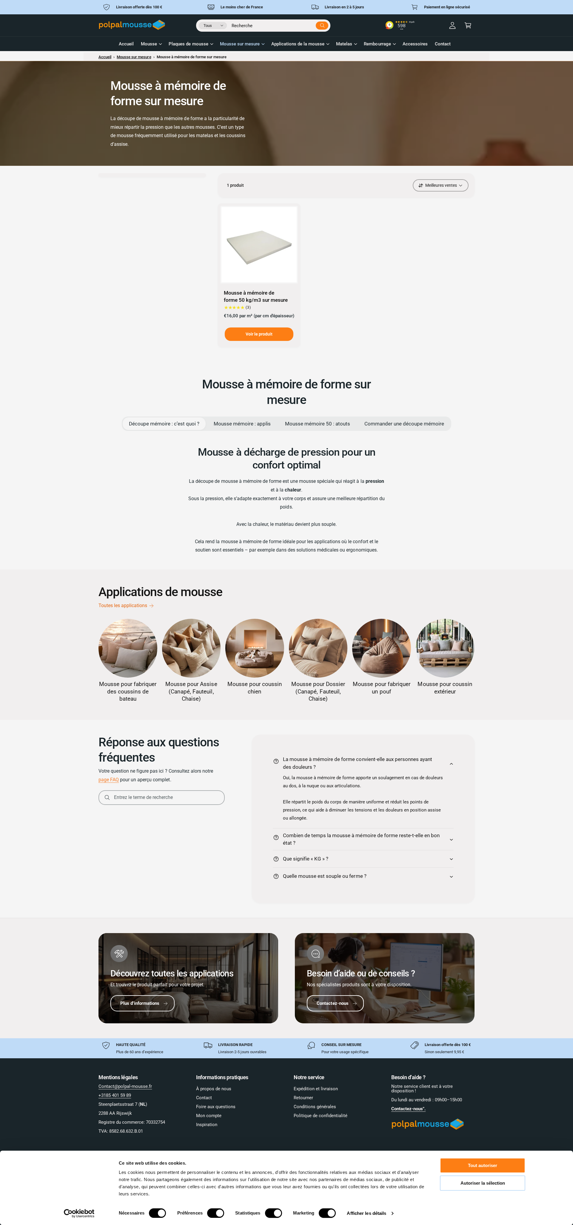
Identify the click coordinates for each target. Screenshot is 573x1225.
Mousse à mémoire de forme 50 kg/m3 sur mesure (256, 296)
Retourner (303, 1097)
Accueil (104, 57)
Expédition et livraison (316, 1088)
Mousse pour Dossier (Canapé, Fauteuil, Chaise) (318, 691)
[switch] (215, 1213)
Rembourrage (377, 44)
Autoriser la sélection (482, 1183)
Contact (204, 1097)
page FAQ (108, 780)
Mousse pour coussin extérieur (445, 688)
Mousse (149, 44)
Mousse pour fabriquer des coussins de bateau (127, 691)
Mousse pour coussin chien (254, 688)
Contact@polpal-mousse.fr (125, 1086)
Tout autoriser (482, 1165)
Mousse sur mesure (240, 44)
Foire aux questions (215, 1106)
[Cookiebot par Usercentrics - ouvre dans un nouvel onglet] (79, 1213)
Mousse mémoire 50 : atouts (317, 424)
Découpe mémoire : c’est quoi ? (164, 424)
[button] (468, 25)
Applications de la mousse (297, 44)
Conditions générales (315, 1106)
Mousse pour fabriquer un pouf (381, 688)
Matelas (344, 44)
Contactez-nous (333, 1003)
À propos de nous (213, 1088)
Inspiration (206, 1124)
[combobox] (280, 24)
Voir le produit (259, 334)
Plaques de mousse (188, 44)
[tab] (164, 423)
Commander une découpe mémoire (404, 424)
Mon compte (208, 1115)
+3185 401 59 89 (114, 1095)
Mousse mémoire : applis (242, 424)
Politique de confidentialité (320, 1115)
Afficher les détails (366, 1213)
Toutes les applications (122, 605)
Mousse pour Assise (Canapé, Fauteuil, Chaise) (191, 691)
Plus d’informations (139, 1003)
